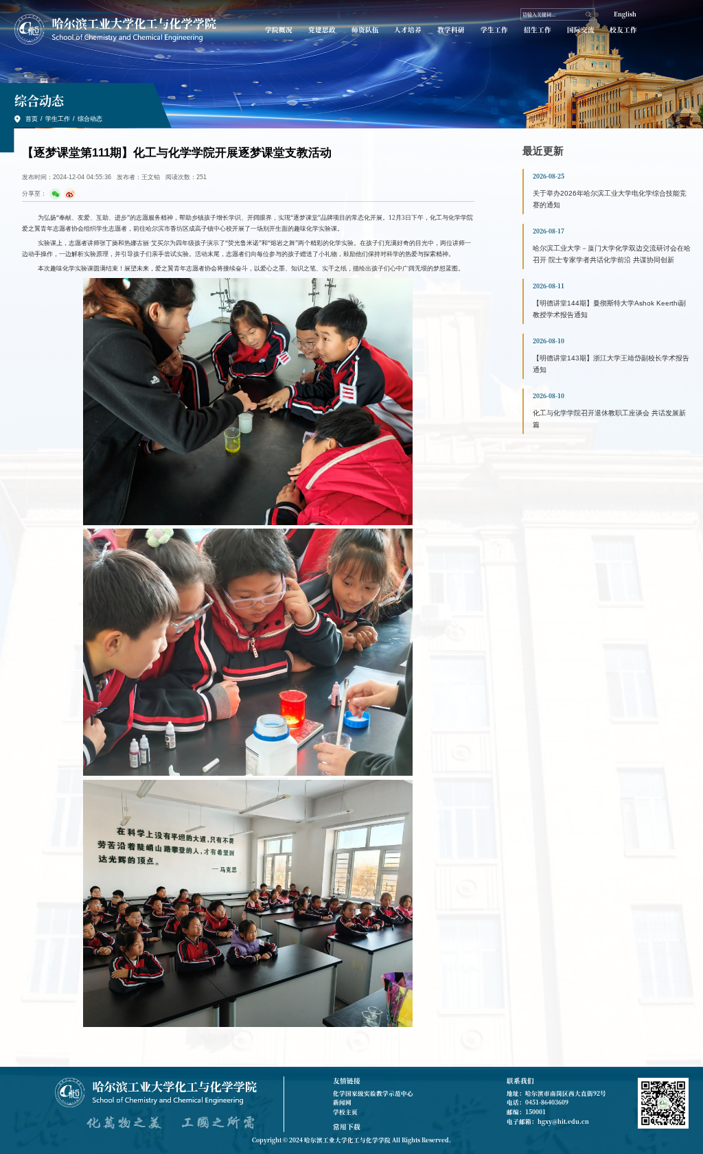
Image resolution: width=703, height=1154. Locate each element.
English (625, 14)
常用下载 (346, 1126)
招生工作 (537, 29)
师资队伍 (365, 29)
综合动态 (90, 118)
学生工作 (494, 29)
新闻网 (342, 1102)
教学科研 (451, 29)
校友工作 (623, 29)
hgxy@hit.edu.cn (563, 1121)
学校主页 (345, 1111)
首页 (31, 118)
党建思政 (322, 29)
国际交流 (581, 29)
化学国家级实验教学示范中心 (373, 1093)
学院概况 (278, 29)
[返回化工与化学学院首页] (115, 29)
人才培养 (408, 29)
